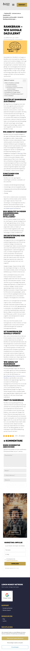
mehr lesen (15, 532)
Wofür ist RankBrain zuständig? (12, 82)
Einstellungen (15, 647)
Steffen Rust (9, 37)
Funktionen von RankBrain (12, 86)
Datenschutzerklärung (12, 560)
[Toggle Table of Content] (23, 80)
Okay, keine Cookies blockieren (15, 638)
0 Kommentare (18, 39)
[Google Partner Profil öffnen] (7, 601)
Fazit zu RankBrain (9, 95)
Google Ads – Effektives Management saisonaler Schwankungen (15, 501)
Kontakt (22, 5)
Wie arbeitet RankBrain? (11, 84)
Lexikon (4, 621)
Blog (4, 619)
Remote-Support (7, 610)
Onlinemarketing (8, 39)
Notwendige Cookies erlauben (15, 642)
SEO (13, 39)
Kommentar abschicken (17, 485)
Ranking (20, 153)
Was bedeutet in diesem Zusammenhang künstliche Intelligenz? (15, 88)
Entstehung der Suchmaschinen (13, 208)
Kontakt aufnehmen (7, 608)
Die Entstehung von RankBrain (12, 90)
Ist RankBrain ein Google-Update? (12, 92)
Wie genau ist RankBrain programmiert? (14, 94)
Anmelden (15, 563)
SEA (19, 508)
